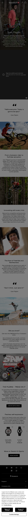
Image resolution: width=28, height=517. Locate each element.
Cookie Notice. (8, 505)
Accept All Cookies (21, 510)
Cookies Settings (14, 514)
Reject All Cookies (7, 510)
